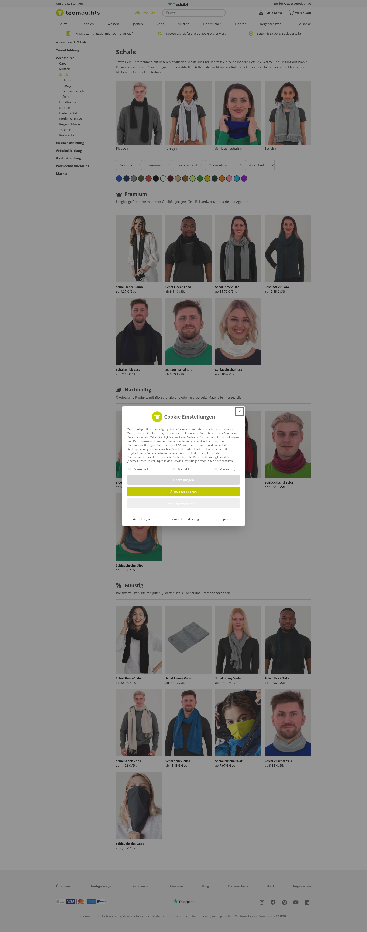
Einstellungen (141, 519)
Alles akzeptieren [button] (183, 491)
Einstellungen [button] (155, 461)
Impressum (227, 519)
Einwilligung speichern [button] (184, 503)
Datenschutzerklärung (185, 519)
